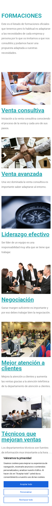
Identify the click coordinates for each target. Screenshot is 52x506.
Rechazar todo (26, 500)
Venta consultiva (22, 110)
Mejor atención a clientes (23, 365)
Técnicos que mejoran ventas (21, 436)
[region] (26, 479)
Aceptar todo (26, 484)
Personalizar (26, 492)
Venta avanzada (21, 174)
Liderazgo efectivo (25, 234)
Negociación (17, 299)
